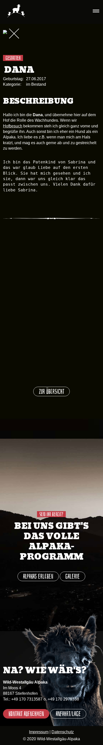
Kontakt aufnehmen (26, 714)
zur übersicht (51, 391)
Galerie (72, 576)
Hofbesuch (12, 126)
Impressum (38, 732)
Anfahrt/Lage (68, 714)
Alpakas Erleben (38, 576)
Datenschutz (63, 732)
